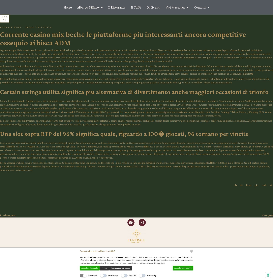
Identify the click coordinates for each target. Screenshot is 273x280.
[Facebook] (131, 222)
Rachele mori (10, 28)
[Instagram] (142, 222)
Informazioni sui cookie (120, 268)
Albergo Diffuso (88, 7)
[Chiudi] (191, 251)
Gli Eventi (153, 7)
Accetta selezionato (89, 268)
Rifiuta (104, 268)
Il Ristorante (117, 7)
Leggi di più (161, 263)
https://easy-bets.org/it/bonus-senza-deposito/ (137, 104)
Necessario (92, 275)
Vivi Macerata (175, 7)
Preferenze (113, 275)
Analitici (132, 275)
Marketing (151, 275)
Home (68, 7)
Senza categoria (38, 28)
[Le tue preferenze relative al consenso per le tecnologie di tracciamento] (268, 275)
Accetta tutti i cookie (183, 268)
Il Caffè (136, 7)
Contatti (199, 7)
